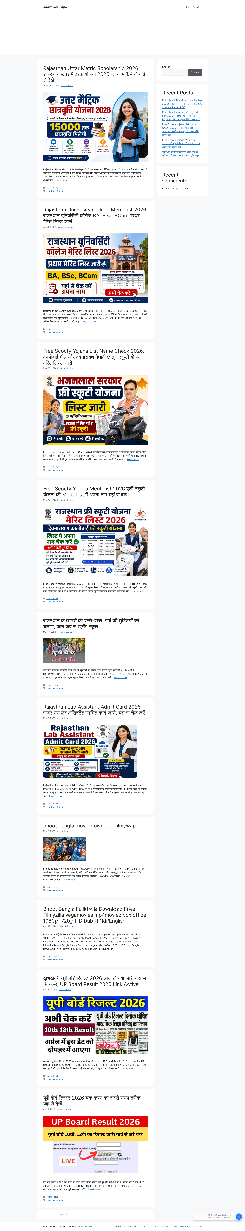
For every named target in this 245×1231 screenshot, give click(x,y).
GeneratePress (84, 1226)
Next (63, 1214)
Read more (63, 180)
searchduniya (55, 7)
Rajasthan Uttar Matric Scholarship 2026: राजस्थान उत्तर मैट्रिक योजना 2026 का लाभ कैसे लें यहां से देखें (94, 74)
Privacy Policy (130, 1226)
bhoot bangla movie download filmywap (89, 826)
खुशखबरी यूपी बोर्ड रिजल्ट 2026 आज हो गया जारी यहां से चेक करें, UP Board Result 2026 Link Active (94, 981)
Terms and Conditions (191, 1226)
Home (118, 1226)
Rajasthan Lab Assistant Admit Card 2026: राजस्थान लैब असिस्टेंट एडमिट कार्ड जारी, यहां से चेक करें (94, 710)
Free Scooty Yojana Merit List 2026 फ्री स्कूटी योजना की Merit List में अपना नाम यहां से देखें (94, 491)
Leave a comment (54, 191)
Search (166, 66)
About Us (145, 1226)
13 (55, 1214)
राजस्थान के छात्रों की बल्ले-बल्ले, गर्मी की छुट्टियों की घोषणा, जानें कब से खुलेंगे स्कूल (91, 623)
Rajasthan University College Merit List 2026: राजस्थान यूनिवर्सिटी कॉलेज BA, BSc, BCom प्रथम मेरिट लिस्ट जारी (95, 215)
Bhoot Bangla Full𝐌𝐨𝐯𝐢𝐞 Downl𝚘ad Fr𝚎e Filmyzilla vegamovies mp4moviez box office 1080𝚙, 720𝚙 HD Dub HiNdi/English (94, 915)
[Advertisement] (122, 35)
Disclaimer (171, 1226)
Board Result (192, 7)
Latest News (52, 188)
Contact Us (157, 1226)
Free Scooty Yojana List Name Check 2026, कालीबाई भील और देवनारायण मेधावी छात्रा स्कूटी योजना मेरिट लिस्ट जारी (93, 357)
